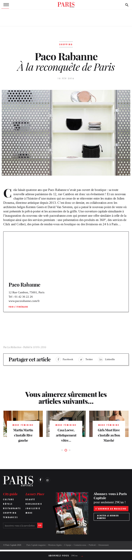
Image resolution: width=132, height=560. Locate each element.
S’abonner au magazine (111, 508)
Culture (8, 499)
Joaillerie (33, 508)
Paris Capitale (10, 545)
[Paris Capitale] (66, 5)
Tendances (10, 517)
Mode (29, 513)
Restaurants (12, 508)
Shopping (10, 513)
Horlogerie (34, 504)
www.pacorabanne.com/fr (24, 301)
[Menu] (5, 5)
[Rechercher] (127, 5)
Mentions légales (55, 545)
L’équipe (67, 545)
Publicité (92, 545)
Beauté (30, 499)
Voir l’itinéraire (18, 307)
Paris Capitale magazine (36, 545)
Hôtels (8, 504)
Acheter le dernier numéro (108, 516)
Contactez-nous (80, 545)
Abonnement (103, 545)
